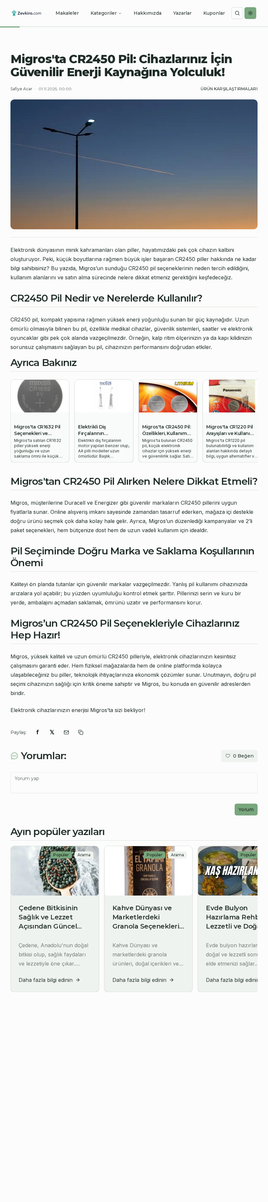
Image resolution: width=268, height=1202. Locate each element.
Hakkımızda (147, 13)
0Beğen (243, 756)
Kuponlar (214, 13)
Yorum (246, 809)
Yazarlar (182, 13)
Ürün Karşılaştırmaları (229, 88)
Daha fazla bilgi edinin (46, 980)
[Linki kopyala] (81, 732)
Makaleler (67, 13)
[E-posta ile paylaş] (66, 732)
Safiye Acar (21, 88)
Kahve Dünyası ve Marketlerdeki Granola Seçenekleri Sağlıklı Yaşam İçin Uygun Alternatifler (145, 926)
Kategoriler (104, 13)
